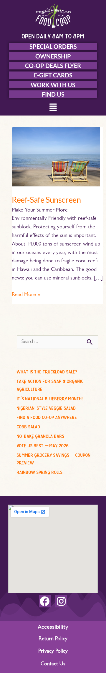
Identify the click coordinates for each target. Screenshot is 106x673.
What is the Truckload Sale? (47, 371)
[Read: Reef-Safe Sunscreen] (56, 157)
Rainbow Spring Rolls (40, 471)
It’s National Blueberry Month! (50, 397)
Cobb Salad (28, 426)
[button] (53, 108)
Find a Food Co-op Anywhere (47, 416)
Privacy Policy (53, 651)
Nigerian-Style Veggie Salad (46, 407)
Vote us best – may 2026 (43, 444)
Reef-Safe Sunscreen (46, 199)
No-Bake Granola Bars (40, 435)
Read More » (26, 294)
